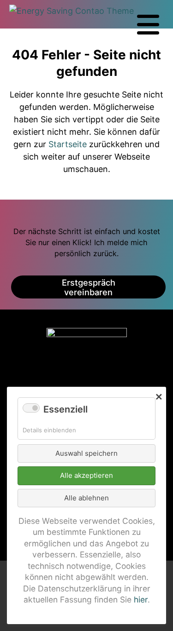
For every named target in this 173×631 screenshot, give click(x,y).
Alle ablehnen (86, 497)
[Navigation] (148, 25)
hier (141, 599)
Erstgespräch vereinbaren (88, 287)
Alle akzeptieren (86, 475)
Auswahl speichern (86, 453)
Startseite (67, 144)
